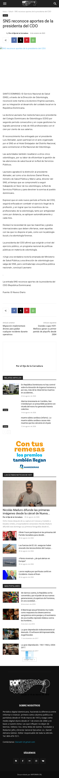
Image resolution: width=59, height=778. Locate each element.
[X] (20, 40)
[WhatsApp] (33, 40)
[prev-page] (4, 432)
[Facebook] (14, 40)
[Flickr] (29, 761)
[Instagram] (36, 761)
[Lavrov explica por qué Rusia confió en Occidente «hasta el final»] (9, 575)
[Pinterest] (27, 40)
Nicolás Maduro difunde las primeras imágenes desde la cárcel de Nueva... (26, 511)
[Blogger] (16, 761)
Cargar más (28, 659)
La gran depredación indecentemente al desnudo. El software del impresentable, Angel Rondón (38, 632)
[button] (4, 3)
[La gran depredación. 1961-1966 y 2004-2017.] (11, 649)
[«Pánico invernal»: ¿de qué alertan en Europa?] (9, 562)
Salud (11, 11)
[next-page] (9, 432)
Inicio (5, 11)
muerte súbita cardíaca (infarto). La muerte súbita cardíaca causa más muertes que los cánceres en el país (36, 420)
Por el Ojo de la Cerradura (18, 33)
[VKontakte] (43, 761)
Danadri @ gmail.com (25, 742)
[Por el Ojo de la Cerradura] (4, 33)
